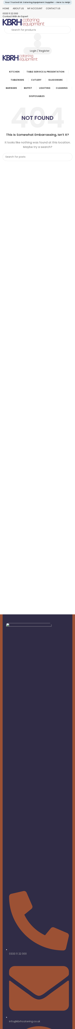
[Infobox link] (37, 13)
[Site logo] (23, 22)
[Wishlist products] (37, 43)
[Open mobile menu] (37, 64)
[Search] (68, 157)
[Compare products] (37, 36)
